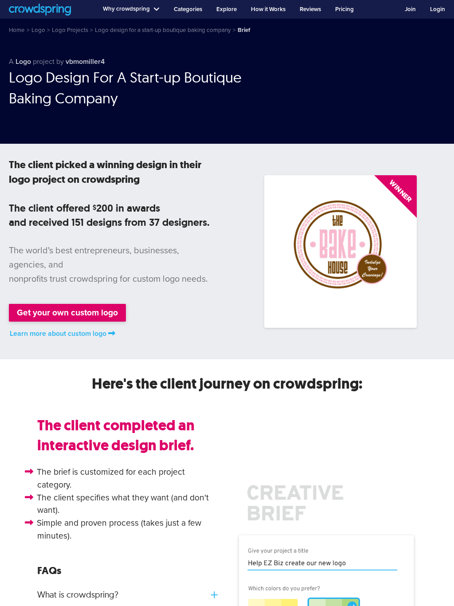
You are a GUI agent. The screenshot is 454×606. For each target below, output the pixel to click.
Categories (188, 9)
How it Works (268, 9)
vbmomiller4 (85, 61)
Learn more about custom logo (58, 333)
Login (437, 9)
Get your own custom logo (67, 312)
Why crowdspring (126, 8)
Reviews (310, 9)
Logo (23, 61)
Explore (226, 9)
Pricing (344, 9)
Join (410, 9)
